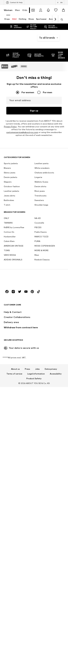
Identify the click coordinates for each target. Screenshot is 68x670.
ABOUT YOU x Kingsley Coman (23, 264)
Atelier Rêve (52, 234)
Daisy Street (23, 608)
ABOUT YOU (23, 110)
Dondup (52, 604)
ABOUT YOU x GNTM (23, 223)
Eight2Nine (23, 665)
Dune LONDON (52, 620)
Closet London (52, 444)
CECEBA (23, 490)
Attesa (52, 244)
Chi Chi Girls (23, 514)
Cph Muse (52, 542)
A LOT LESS (23, 92)
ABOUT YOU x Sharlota (52, 115)
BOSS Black (52, 357)
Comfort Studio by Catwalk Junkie (52, 494)
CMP (52, 458)
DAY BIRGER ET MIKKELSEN (23, 647)
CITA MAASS (23, 544)
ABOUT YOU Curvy (23, 118)
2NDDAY (23, 71)
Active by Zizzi (52, 153)
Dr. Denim (52, 609)
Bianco (23, 393)
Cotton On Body (52, 528)
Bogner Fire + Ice (52, 346)
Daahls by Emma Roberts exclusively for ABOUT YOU (24, 594)
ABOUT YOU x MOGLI (23, 311)
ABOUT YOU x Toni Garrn (52, 144)
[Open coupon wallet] (33, 10)
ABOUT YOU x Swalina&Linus (54, 135)
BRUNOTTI (52, 384)
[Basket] (63, 10)
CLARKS (23, 557)
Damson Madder (23, 616)
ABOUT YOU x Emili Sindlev (23, 213)
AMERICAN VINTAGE (52, 196)
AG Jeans (52, 164)
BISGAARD (23, 402)
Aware (52, 249)
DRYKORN (52, 614)
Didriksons (53, 595)
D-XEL (23, 582)
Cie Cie (23, 532)
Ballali (23, 332)
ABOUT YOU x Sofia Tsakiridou (53, 125)
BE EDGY (23, 352)
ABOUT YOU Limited (23, 128)
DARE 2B (23, 634)
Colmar (52, 477)
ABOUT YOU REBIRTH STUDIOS (23, 137)
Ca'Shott (23, 435)
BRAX (52, 362)
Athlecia (52, 239)
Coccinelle (53, 468)
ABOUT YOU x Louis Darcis (23, 288)
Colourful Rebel (52, 484)
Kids (24, 10)
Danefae (23, 629)
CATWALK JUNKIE (23, 484)
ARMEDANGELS (54, 227)
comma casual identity (52, 511)
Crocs (52, 562)
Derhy (52, 590)
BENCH (23, 388)
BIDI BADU (23, 398)
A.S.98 (23, 98)
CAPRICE (23, 460)
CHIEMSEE (23, 528)
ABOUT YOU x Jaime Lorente (23, 253)
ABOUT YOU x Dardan (23, 197)
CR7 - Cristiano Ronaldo (52, 550)
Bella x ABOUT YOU (23, 380)
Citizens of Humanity (23, 552)
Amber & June (52, 188)
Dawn (23, 639)
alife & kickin (52, 180)
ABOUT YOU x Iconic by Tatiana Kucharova (24, 234)
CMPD (52, 463)
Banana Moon (23, 339)
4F (23, 75)
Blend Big (23, 412)
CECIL (23, 495)
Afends (52, 159)
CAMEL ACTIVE (23, 446)
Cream (52, 558)
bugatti (52, 409)
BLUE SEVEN (52, 329)
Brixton (52, 367)
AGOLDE (52, 169)
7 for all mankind (52, 73)
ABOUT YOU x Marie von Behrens (23, 301)
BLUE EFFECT (23, 419)
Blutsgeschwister (54, 335)
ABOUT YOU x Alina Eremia (23, 147)
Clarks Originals (52, 437)
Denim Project (52, 584)
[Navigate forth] (55, 19)
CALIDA (23, 439)
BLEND (23, 407)
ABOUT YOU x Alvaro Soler (23, 158)
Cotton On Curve (52, 536)
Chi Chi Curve (23, 506)
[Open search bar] (60, 19)
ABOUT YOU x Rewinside (52, 104)
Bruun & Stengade (52, 391)
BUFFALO (52, 404)
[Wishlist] (56, 10)
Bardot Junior (23, 346)
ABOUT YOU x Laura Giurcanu (23, 276)
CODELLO (52, 472)
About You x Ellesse (23, 205)
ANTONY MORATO (52, 204)
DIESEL (52, 599)
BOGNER (52, 340)
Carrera (23, 465)
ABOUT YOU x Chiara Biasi (23, 187)
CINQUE (23, 537)
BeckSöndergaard (25, 372)
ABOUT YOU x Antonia (23, 168)
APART (52, 209)
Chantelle (24, 499)
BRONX (52, 371)
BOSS (52, 352)
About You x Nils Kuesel (52, 93)
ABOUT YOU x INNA (23, 244)
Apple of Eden (52, 216)
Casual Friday (23, 476)
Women (8, 10)
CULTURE (52, 567)
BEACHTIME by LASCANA (24, 360)
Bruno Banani (52, 378)
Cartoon (23, 469)
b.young (23, 327)
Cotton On (52, 521)
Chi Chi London (23, 522)
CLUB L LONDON (52, 452)
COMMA (52, 503)
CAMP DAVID (23, 454)
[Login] (41, 10)
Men (17, 10)
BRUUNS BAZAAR (52, 398)
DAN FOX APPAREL (23, 624)
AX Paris (52, 254)
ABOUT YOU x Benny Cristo (23, 177)
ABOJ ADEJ (23, 103)
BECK (23, 368)
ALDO (52, 174)
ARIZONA (52, 222)
